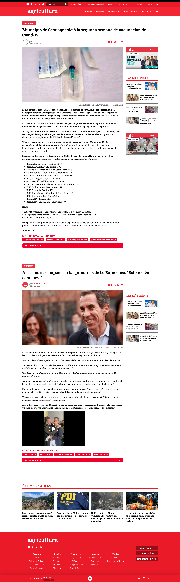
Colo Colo (37, 557)
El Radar (75, 561)
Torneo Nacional (37, 568)
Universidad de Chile (37, 564)
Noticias (88, 11)
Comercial (115, 557)
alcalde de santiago (33, 240)
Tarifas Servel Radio (115, 561)
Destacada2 (45, 454)
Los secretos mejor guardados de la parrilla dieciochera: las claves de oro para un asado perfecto (140, 517)
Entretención (113, 11)
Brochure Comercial (96, 4)
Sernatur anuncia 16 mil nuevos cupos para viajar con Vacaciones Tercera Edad (134, 109)
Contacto (95, 561)
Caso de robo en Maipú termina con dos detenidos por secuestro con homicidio (73, 516)
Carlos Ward (30, 454)
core (34, 41)
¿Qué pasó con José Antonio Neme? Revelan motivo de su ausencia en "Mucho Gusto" (134, 86)
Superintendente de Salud (103, 240)
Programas (147, 11)
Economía (57, 561)
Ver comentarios (34, 245)
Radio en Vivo (138, 4)
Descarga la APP (77, 4)
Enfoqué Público (76, 564)
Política (28, 266)
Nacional (29, 23)
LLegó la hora (75, 557)
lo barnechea (83, 454)
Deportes (100, 11)
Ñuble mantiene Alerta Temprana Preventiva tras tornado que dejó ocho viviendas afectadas (107, 517)
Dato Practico (57, 557)
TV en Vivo (123, 4)
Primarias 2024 (101, 454)
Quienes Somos (95, 557)
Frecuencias (153, 4)
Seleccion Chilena (37, 561)
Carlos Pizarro (38, 283)
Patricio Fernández (77, 240)
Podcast (111, 4)
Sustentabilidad (131, 11)
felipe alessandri (55, 240)
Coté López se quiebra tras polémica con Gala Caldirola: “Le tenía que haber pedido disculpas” (148, 98)
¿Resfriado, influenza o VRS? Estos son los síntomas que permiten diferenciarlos (148, 121)
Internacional (57, 564)
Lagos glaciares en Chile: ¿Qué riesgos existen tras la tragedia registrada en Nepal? (37, 516)
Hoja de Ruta (75, 568)
